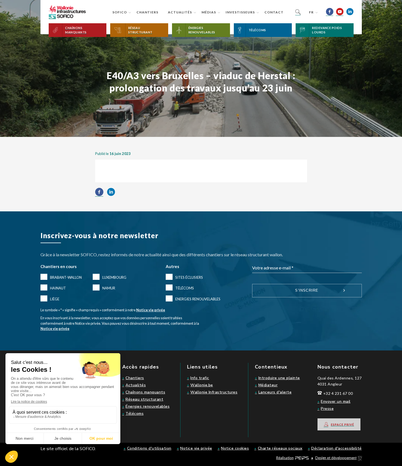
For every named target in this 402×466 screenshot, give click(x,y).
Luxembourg (114, 277)
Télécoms (184, 288)
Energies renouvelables (197, 299)
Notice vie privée (150, 310)
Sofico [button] (119, 12)
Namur (108, 288)
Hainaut (58, 288)
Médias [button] (209, 12)
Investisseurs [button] (240, 12)
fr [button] (311, 12)
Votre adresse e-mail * (272, 267)
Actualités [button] (180, 12)
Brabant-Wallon (66, 277)
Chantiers (147, 12)
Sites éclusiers (189, 277)
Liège (54, 299)
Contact (274, 12)
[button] (78, 30)
